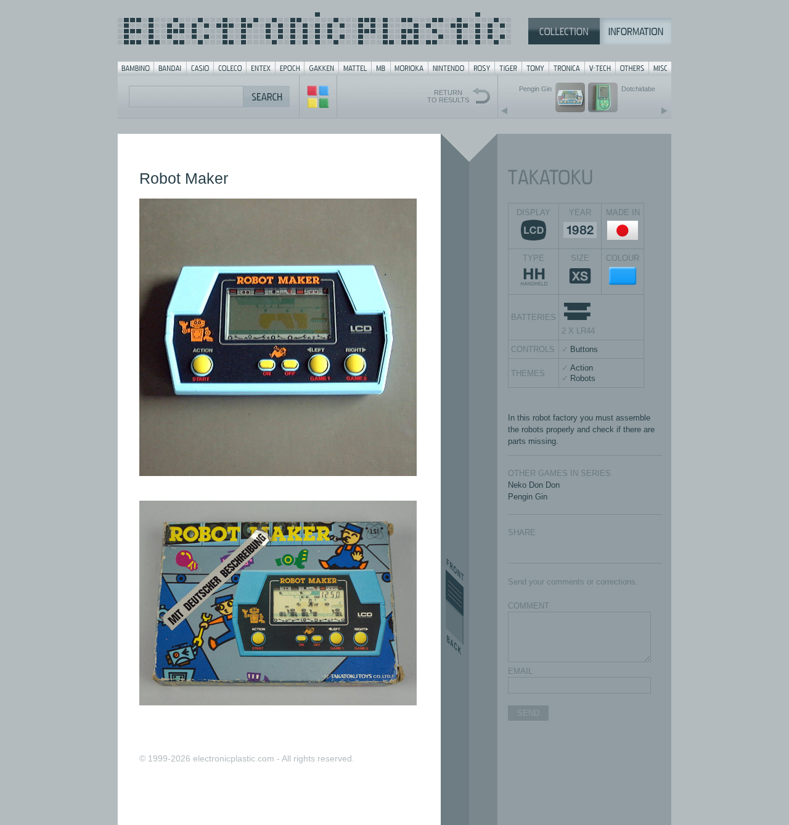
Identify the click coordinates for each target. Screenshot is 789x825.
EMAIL (520, 671)
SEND (528, 713)
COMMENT (528, 605)
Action (581, 367)
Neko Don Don (534, 485)
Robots (582, 378)
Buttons (584, 349)
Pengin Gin (527, 496)
